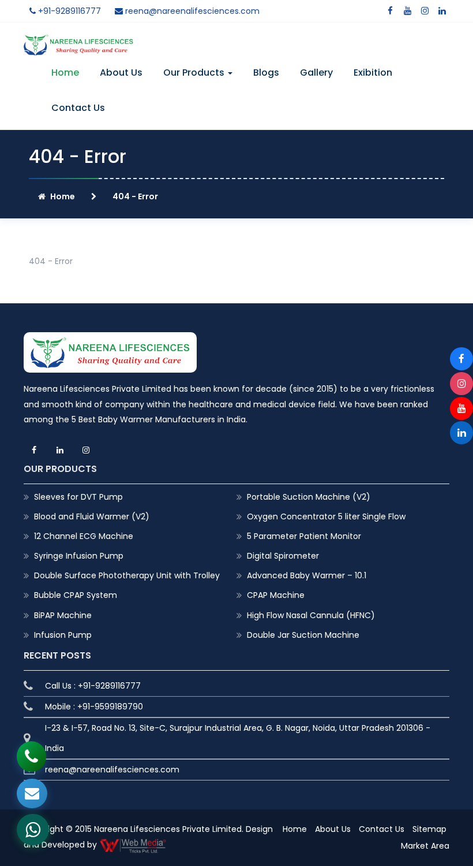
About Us (121, 72)
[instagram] (424, 10)
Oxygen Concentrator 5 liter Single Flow (326, 516)
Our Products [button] (195, 72)
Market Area (425, 846)
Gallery (316, 72)
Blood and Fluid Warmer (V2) (91, 516)
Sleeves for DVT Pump (78, 497)
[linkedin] (441, 10)
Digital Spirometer (283, 556)
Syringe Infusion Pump (78, 556)
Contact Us (78, 107)
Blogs (266, 72)
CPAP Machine (276, 595)
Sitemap (429, 829)
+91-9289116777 (68, 11)
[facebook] (389, 10)
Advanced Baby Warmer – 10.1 (306, 575)
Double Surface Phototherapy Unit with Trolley (127, 575)
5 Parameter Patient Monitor (304, 536)
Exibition (373, 72)
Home (65, 72)
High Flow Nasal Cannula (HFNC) (311, 615)
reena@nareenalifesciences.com (191, 11)
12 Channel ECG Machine (83, 536)
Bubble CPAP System (75, 595)
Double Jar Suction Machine (303, 635)
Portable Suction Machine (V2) (308, 497)
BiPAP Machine (63, 615)
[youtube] (407, 10)
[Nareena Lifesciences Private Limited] (78, 41)
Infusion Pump (63, 635)
